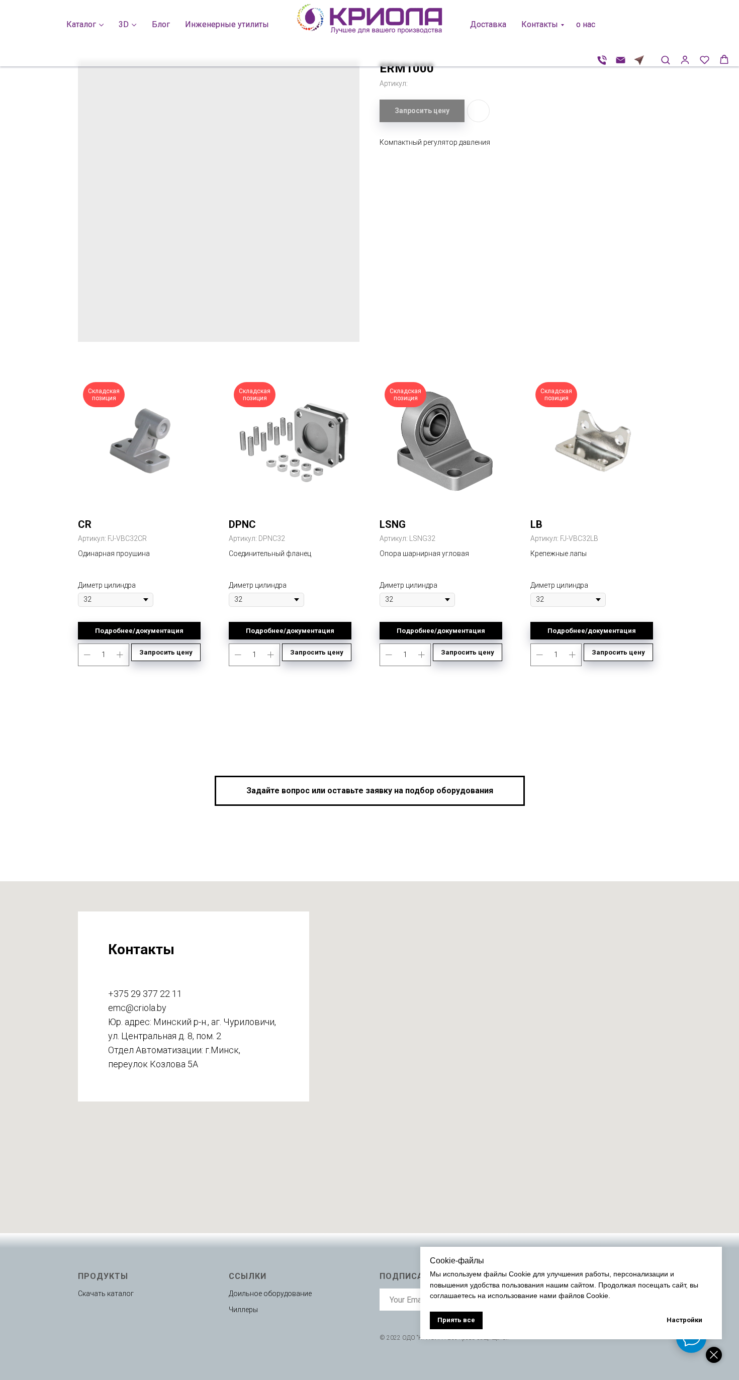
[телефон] (602, 60)
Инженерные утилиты (227, 24)
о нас (585, 24)
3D (124, 24)
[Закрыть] (714, 1355)
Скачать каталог (106, 1294)
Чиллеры (243, 1310)
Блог (161, 24)
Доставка (488, 24)
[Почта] (620, 60)
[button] (665, 59)
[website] (639, 60)
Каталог (81, 24)
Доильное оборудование (270, 1294)
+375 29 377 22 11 (145, 993)
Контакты (539, 24)
